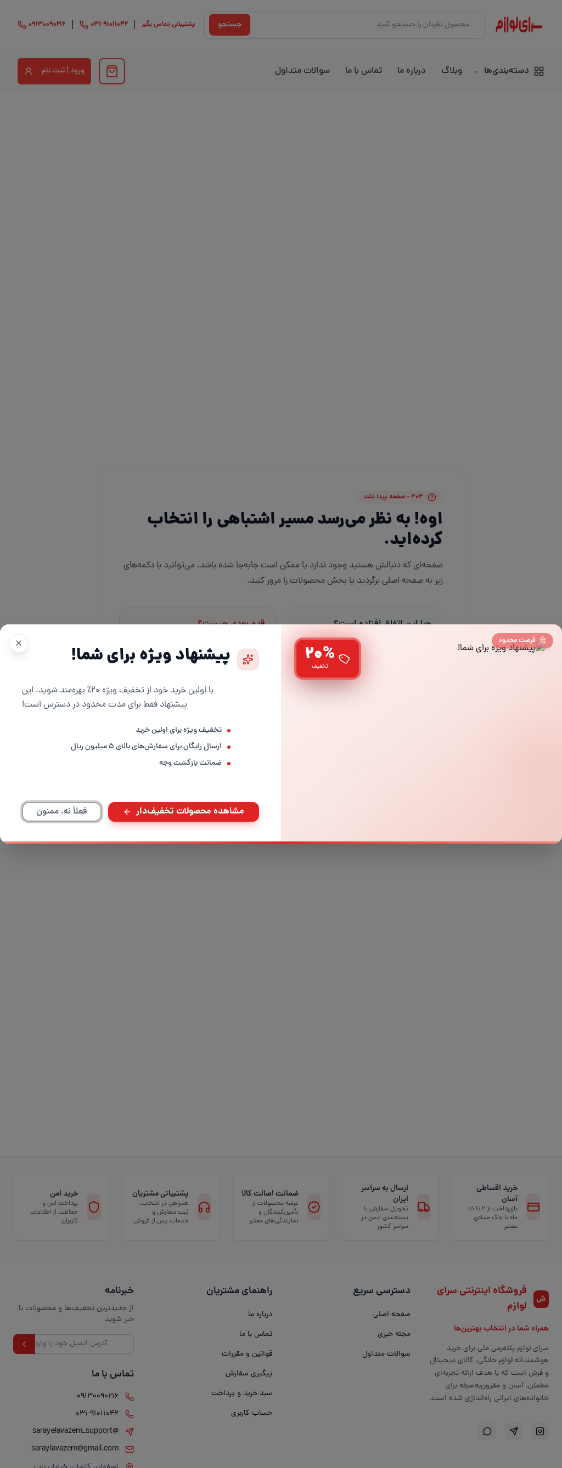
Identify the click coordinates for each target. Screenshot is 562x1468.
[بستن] (19, 643)
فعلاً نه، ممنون (61, 811)
